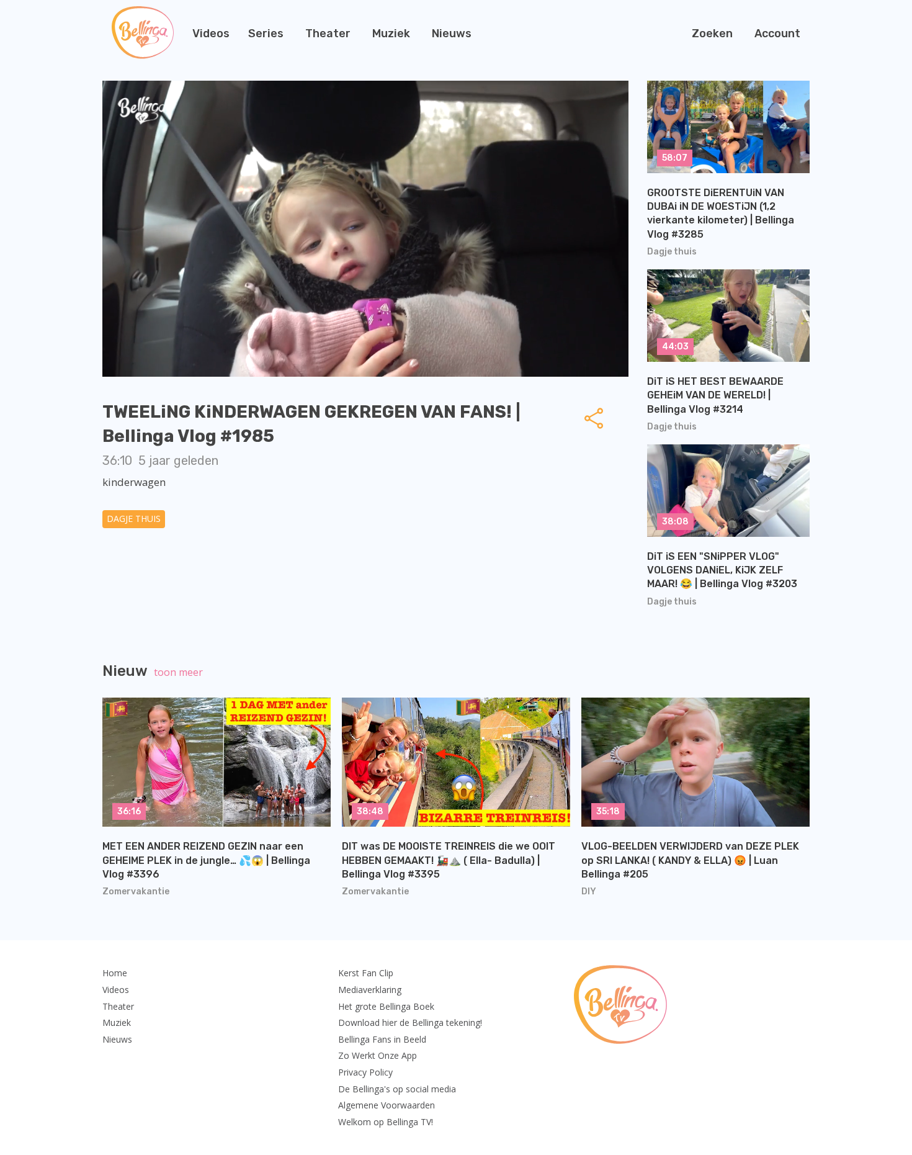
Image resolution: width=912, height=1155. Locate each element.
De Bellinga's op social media (397, 1089)
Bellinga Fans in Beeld (382, 1039)
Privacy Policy (365, 1072)
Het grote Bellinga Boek (386, 1006)
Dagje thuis (134, 518)
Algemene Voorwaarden (386, 1105)
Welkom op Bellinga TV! (385, 1122)
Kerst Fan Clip (365, 973)
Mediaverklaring (369, 989)
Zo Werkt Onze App (377, 1055)
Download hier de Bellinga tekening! (410, 1022)
